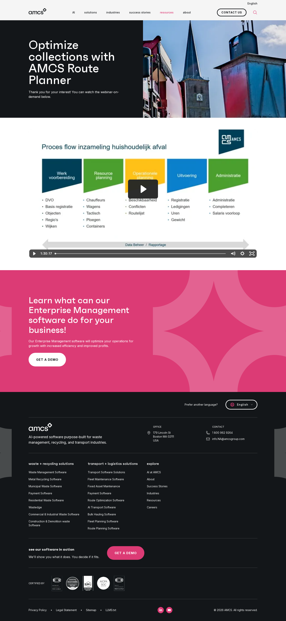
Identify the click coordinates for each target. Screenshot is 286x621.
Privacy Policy (38, 610)
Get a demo (47, 360)
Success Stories (157, 486)
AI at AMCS (154, 472)
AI (73, 12)
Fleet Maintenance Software (106, 479)
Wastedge (35, 507)
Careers (152, 507)
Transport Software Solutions (106, 472)
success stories (140, 12)
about (187, 12)
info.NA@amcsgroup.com (228, 439)
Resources (154, 500)
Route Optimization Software (106, 500)
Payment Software (40, 493)
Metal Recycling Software (45, 479)
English (252, 3)
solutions (90, 12)
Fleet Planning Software (103, 521)
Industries (153, 493)
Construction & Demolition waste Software (49, 523)
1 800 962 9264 (222, 432)
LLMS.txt (111, 610)
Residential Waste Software (46, 500)
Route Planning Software (103, 528)
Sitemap (91, 610)
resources (167, 12)
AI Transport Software (102, 507)
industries (113, 12)
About (150, 479)
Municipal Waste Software (45, 486)
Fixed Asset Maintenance (104, 486)
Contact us (231, 12)
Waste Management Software (48, 472)
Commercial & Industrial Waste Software (54, 514)
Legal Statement (66, 610)
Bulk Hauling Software (102, 514)
